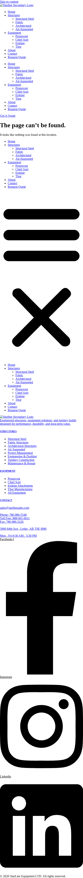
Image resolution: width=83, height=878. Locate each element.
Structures (14, 15)
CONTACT (6, 500)
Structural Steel (24, 18)
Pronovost (21, 36)
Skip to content (9, 1)
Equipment (14, 32)
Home (11, 11)
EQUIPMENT (7, 470)
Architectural (23, 25)
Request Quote (17, 57)
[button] (41, 276)
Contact (12, 53)
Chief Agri (21, 39)
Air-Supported (24, 29)
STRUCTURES (8, 431)
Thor (18, 46)
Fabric (19, 22)
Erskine (20, 43)
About (11, 50)
